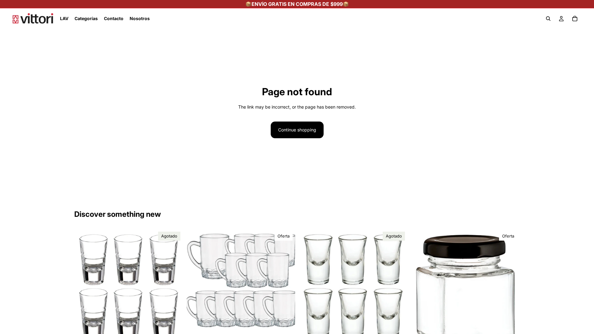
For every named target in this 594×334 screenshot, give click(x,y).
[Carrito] (575, 18)
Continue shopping (297, 129)
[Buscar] (548, 18)
